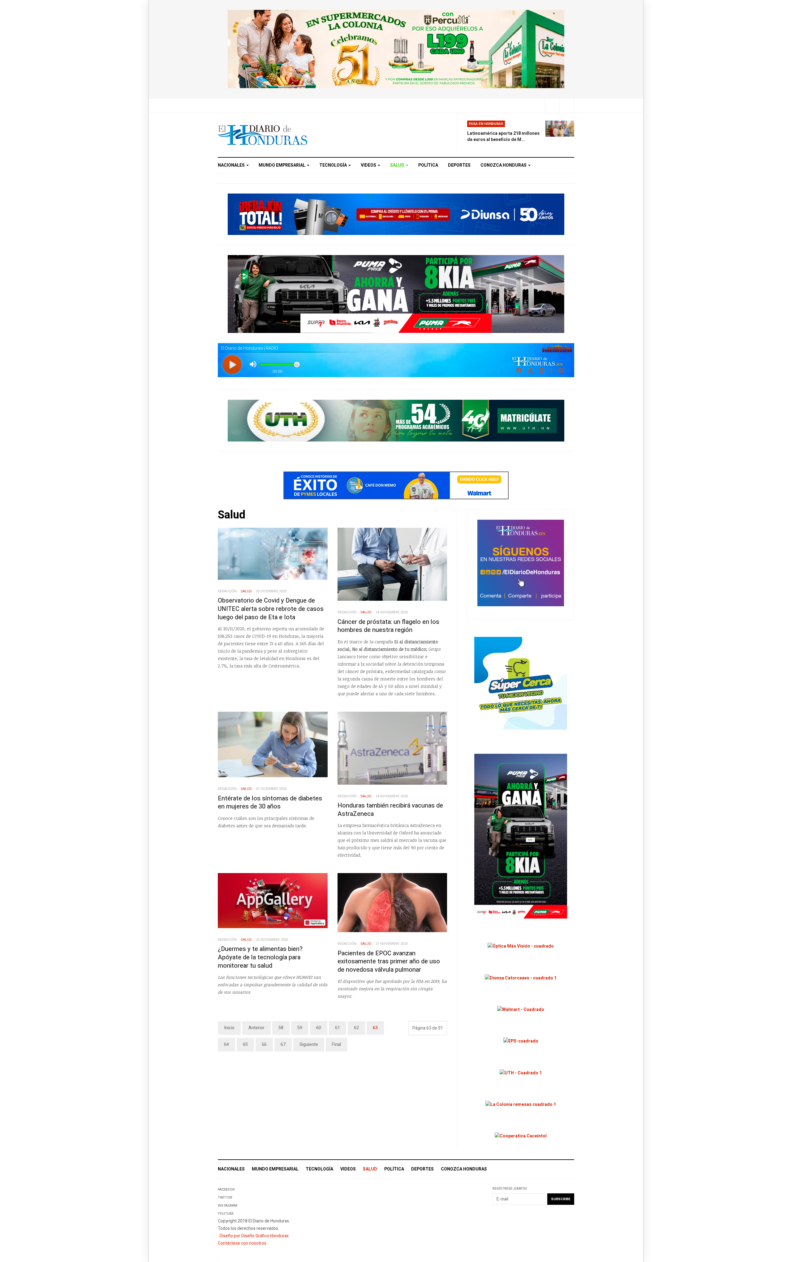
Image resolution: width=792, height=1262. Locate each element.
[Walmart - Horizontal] (396, 485)
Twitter (225, 1197)
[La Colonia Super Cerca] (520, 683)
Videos (369, 165)
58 (280, 1028)
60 (318, 1028)
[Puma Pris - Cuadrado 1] (520, 836)
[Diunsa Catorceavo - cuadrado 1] (521, 977)
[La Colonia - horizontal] (396, 48)
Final (336, 1044)
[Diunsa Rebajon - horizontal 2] (396, 214)
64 (226, 1044)
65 (245, 1044)
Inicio (229, 1028)
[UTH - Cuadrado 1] (521, 1072)
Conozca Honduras (503, 165)
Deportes (459, 165)
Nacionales (232, 165)
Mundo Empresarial (282, 165)
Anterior (256, 1028)
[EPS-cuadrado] (520, 1041)
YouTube (226, 1213)
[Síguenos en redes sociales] (520, 562)
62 (356, 1028)
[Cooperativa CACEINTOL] (521, 1136)
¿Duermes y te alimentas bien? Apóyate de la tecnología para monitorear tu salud (260, 957)
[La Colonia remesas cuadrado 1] (520, 1104)
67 (283, 1044)
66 (264, 1044)
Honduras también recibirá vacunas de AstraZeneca (390, 809)
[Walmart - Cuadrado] (520, 1009)
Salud (397, 165)
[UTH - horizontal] (396, 420)
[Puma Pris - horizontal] (396, 293)
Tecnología (333, 165)
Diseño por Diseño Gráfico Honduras (254, 1236)
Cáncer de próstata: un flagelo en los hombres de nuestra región (388, 626)
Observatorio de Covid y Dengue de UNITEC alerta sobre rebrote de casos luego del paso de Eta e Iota (271, 608)
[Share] (552, 105)
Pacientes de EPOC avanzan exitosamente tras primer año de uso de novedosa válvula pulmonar (389, 961)
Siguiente (308, 1044)
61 (337, 1028)
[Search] (566, 105)
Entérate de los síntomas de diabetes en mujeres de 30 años (270, 802)
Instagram (227, 1205)
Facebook (226, 1189)
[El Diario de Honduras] (263, 135)
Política (428, 165)
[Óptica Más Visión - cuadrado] (521, 946)
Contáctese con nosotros (242, 1243)
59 (299, 1028)
